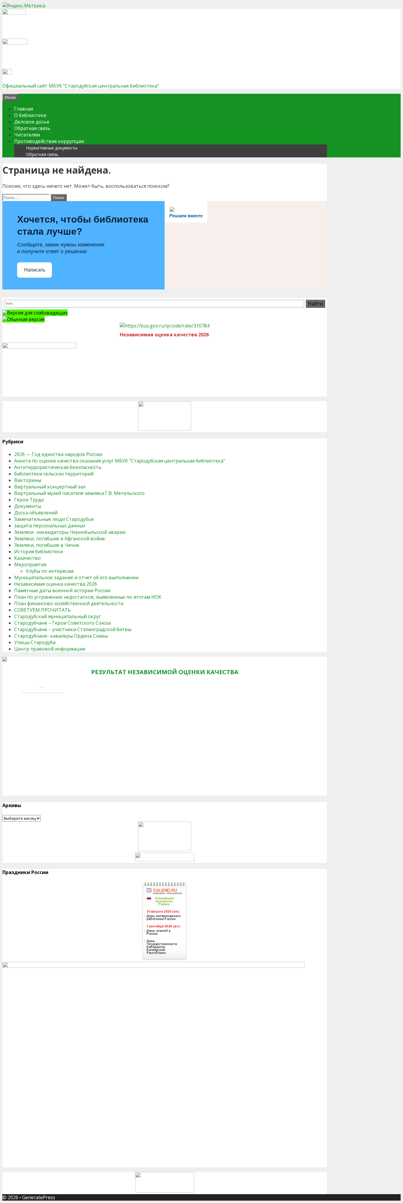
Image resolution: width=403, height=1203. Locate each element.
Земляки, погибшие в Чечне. (47, 545)
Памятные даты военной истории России (62, 590)
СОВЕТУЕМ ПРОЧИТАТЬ (42, 610)
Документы (27, 506)
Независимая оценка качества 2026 (55, 584)
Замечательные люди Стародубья (54, 519)
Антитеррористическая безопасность (57, 467)
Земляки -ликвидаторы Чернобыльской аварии (69, 532)
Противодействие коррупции (49, 141)
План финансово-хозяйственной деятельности (68, 603)
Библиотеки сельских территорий (54, 473)
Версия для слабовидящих (37, 313)
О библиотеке (30, 115)
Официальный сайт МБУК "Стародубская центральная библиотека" (80, 86)
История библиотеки (38, 551)
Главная (23, 109)
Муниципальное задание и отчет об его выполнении (76, 577)
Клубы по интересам (49, 571)
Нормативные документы (51, 148)
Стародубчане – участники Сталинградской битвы (72, 629)
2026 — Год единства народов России (58, 454)
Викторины (27, 480)
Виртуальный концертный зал (50, 486)
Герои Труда (29, 499)
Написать (34, 269)
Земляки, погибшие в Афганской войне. (60, 538)
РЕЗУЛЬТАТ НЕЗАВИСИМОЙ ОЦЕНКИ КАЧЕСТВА (164, 672)
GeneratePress (38, 1197)
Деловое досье (31, 122)
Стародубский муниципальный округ (57, 616)
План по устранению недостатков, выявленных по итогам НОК (87, 597)
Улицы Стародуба (34, 642)
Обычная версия (26, 319)
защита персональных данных (49, 525)
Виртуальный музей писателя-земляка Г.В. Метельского (79, 493)
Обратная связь (32, 128)
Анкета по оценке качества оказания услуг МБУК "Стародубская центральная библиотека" (119, 460)
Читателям (27, 134)
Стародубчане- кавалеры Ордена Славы (61, 636)
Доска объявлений (36, 512)
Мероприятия (30, 564)
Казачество (27, 558)
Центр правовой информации (49, 649)
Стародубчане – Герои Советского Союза (62, 623)
